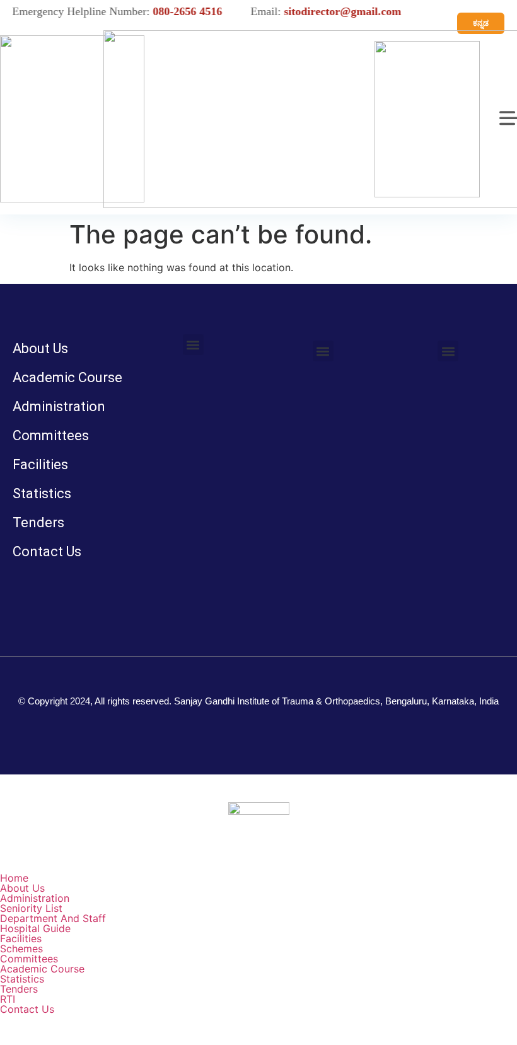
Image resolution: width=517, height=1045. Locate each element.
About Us (40, 348)
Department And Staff (53, 918)
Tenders (38, 522)
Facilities (40, 464)
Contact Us (47, 551)
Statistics (42, 493)
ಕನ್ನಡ (481, 23)
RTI (7, 999)
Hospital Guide (35, 928)
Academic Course (67, 377)
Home (14, 878)
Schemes (21, 948)
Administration (59, 406)
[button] (193, 344)
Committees (51, 435)
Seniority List (31, 908)
